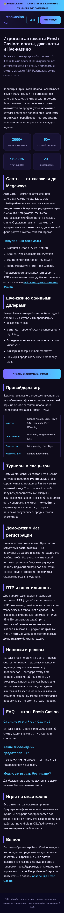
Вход (32, 20)
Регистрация (50, 19)
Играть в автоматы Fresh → (32, 373)
